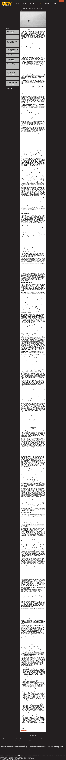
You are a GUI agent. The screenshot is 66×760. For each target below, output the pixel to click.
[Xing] (22, 728)
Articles (32, 3)
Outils (39, 3)
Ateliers (47, 3)
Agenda (55, 3)
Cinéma (8, 89)
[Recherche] (47, 1)
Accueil (18, 3)
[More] (23, 728)
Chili (11, 89)
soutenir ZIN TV (24, 730)
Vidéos (25, 3)
